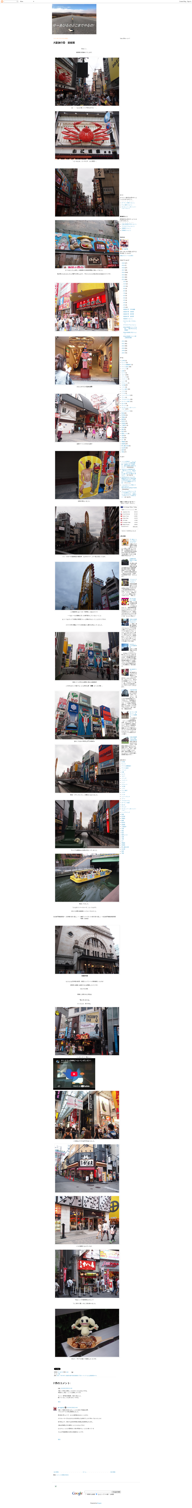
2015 (123, 275)
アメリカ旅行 (125, 366)
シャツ (123, 381)
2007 (123, 353)
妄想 (123, 450)
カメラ (123, 373)
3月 (124, 302)
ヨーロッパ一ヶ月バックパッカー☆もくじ (129, 207)
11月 (124, 284)
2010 (123, 346)
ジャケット (125, 379)
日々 (123, 439)
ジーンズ (124, 377)
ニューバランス (126, 395)
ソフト (123, 387)
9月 (124, 288)
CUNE (123, 360)
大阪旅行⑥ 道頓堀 (128, 311)
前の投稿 (112, 1472)
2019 (123, 265)
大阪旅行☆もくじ (126, 228)
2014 (123, 277)
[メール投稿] (72, 1372)
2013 (123, 279)
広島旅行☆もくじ (126, 230)
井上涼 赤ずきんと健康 (133, 599)
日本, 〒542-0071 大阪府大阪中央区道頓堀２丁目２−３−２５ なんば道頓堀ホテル (77, 1375)
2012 (123, 341)
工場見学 (124, 425)
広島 (123, 427)
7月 (124, 293)
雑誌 (123, 429)
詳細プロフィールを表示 (126, 255)
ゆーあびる (61, 1407)
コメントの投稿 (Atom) (62, 1475)
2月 (124, 305)
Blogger (99, 1503)
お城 (123, 371)
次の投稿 (56, 1472)
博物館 (123, 441)
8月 (124, 291)
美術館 (123, 443)
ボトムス (124, 405)
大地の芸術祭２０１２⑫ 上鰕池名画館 (130, 337)
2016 (123, 272)
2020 (123, 263)
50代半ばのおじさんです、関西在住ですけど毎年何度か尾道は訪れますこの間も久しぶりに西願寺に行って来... (129, 480)
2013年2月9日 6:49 (72, 1407)
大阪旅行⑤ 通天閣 (128, 314)
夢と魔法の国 (125, 445)
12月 (124, 281)
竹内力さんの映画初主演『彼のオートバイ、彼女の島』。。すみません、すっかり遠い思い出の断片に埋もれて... (129, 472)
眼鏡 (123, 419)
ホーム (84, 1472)
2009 (123, 348)
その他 (123, 385)
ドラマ (123, 391)
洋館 (123, 452)
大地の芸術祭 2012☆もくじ (129, 224)
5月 (124, 298)
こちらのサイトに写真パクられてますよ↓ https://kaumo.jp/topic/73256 (129, 486)
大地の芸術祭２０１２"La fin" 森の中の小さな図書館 (130, 329)
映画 (123, 413)
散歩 (123, 431)
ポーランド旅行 (126, 401)
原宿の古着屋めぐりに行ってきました (133, 621)
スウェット (125, 383)
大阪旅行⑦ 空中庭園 (129, 309)
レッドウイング (126, 411)
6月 (124, 295)
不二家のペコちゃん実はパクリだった (133, 541)
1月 (124, 307)
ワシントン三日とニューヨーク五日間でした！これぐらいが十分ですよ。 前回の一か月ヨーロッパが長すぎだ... (129, 494)
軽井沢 (123, 421)
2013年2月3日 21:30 (66, 1388)
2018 (123, 267)
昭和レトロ (125, 433)
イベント (124, 368)
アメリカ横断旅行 (126, 364)
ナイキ (123, 393)
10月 (124, 286)
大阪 (59, 1373)
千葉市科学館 (133, 690)
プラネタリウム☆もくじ (128, 226)
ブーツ (123, 397)
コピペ (123, 375)
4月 (124, 300)
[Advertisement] (128, 98)
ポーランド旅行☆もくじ (128, 203)
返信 (59, 1401)
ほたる (123, 403)
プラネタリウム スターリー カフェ (133, 581)
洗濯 (123, 435)
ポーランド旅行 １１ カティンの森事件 (133, 714)
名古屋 (123, 448)
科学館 (123, 415)
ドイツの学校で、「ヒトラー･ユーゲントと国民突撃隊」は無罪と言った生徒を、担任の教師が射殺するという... (129, 464)
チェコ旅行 (125, 389)
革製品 (123, 417)
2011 (123, 343)
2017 (123, 270)
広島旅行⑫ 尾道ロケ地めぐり (133, 560)
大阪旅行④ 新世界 (128, 316)
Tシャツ (124, 362)
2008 (123, 350)
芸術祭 (123, 423)
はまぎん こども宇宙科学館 (133, 646)
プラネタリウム (126, 399)
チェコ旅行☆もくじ (127, 205)
